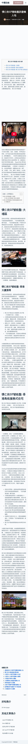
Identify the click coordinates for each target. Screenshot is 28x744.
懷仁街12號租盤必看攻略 (12, 672)
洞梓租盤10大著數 (10, 682)
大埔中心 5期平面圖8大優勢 (12, 676)
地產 (23, 19)
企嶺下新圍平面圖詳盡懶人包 (13, 684)
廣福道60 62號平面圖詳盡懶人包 (14, 670)
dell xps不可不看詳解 (8, 730)
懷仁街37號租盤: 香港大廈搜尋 (14, 67)
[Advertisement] (14, 43)
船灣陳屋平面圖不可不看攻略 (13, 687)
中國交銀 (5, 2)
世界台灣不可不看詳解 (8, 726)
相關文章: (8, 201)
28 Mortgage (5, 707)
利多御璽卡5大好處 (7, 733)
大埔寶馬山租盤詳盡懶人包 (12, 680)
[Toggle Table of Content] (20, 194)
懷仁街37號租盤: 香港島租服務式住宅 (13, 200)
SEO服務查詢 (18, 2)
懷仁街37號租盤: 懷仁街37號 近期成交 (17, 69)
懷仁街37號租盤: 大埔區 (13, 65)
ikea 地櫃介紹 (6, 723)
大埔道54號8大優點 (10, 678)
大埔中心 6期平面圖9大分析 (13, 674)
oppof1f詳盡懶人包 (7, 720)
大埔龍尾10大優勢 (10, 689)
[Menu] (25, 2)
